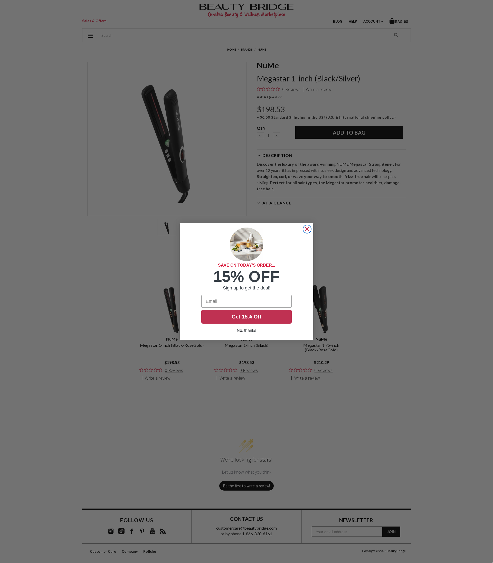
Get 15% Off (246, 317)
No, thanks (246, 330)
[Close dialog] (307, 229)
